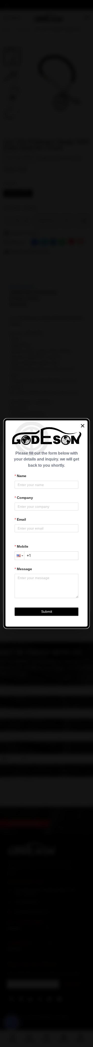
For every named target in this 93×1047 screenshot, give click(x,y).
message (24, 569)
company (25, 498)
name (21, 476)
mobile (22, 546)
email (21, 519)
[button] (19, 555)
